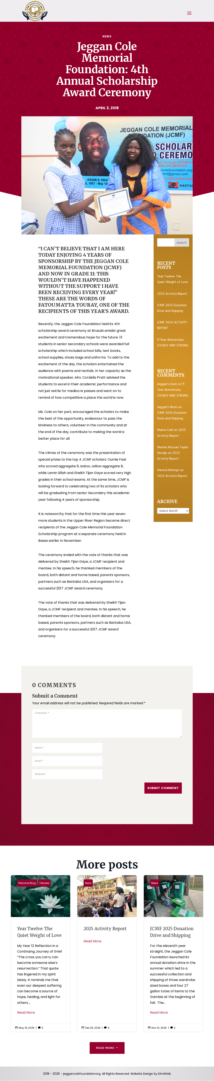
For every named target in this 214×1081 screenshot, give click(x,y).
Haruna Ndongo (168, 470)
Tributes (44, 883)
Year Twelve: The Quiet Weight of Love (172, 279)
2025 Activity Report (172, 294)
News (107, 36)
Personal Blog (27, 883)
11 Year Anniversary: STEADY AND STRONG (172, 342)
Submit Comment (163, 788)
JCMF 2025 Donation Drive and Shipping (172, 308)
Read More (26, 1012)
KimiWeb (164, 1074)
